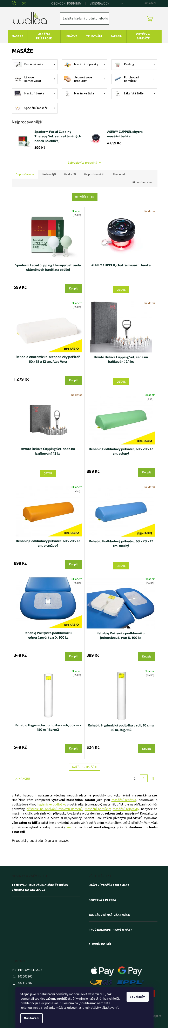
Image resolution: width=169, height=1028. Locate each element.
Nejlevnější (49, 174)
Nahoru (24, 778)
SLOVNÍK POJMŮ (100, 944)
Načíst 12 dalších (84, 767)
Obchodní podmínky (66, 3)
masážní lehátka (123, 800)
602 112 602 (25, 983)
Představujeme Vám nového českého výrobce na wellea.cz (40, 887)
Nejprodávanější (94, 174)
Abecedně (119, 174)
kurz (70, 827)
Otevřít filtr (84, 197)
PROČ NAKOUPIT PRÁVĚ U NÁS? (110, 930)
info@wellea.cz (30, 970)
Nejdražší (70, 174)
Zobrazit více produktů (82, 162)
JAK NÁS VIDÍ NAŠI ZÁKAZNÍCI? (109, 915)
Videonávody (99, 3)
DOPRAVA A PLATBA (102, 900)
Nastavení (31, 1018)
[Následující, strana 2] (144, 778)
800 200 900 (25, 976)
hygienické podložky (51, 804)
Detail (121, 289)
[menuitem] (17, 36)
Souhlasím (138, 997)
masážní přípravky (126, 809)
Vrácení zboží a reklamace (109, 885)
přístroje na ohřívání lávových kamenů (54, 809)
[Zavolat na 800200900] (17, 3)
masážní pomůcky (97, 809)
